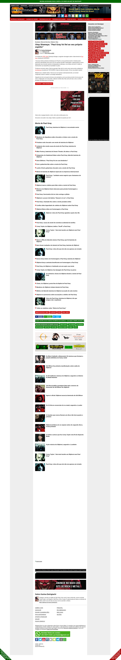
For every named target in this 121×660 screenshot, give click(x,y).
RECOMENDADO (61, 610)
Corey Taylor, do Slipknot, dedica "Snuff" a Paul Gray (53, 226)
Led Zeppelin (92, 50)
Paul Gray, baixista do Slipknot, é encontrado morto (62, 127)
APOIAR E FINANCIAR (64, 5)
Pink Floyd (102, 55)
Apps (75, 327)
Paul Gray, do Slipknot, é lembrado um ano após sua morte (55, 266)
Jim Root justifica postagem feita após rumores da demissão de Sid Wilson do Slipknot (62, 386)
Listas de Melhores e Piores (94, 39)
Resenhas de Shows (93, 37)
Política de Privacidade (52, 629)
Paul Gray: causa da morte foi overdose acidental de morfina (55, 222)
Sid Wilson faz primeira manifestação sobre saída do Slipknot (63, 366)
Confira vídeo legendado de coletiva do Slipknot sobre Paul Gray (57, 205)
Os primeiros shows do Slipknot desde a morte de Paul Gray (63, 274)
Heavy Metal (92, 46)
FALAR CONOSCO (83, 5)
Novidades (37, 41)
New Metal (99, 52)
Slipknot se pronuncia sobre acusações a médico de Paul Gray (56, 294)
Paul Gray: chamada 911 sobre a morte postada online (53, 201)
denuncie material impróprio (71, 628)
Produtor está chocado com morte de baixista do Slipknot (54, 142)
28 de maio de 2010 (49, 53)
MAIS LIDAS (60, 612)
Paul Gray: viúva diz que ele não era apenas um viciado (64, 249)
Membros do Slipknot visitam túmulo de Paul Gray (52, 287)
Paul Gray (66, 312)
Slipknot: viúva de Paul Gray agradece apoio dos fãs (63, 213)
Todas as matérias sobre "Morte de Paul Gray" (51, 308)
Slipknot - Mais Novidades (44, 83)
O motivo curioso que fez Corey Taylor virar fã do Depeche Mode (65, 435)
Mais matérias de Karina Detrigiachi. (48, 602)
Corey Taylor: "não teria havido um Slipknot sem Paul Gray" (63, 230)
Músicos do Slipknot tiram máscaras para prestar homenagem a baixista (56, 189)
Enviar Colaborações (93, 66)
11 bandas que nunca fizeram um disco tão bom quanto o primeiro (64, 415)
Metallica (92, 52)
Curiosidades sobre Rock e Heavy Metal (97, 35)
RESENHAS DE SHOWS (59, 19)
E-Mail (70, 327)
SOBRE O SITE (15, 5)
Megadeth (100, 50)
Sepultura (100, 57)
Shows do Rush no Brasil (94, 30)
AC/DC (90, 41)
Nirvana (106, 52)
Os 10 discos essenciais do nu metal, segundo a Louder (64, 405)
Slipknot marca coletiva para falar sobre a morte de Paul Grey (56, 185)
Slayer (91, 59)
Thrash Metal (93, 61)
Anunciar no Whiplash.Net (94, 65)
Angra (95, 41)
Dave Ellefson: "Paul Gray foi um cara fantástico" (52, 160)
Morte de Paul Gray (45, 41)
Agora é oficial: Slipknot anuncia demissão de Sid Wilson (64, 395)
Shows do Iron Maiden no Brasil (95, 27)
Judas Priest (92, 48)
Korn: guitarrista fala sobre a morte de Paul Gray (51, 164)
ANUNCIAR (24, 5)
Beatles (101, 41)
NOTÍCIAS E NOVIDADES (17, 19)
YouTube (54, 327)
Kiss (99, 48)
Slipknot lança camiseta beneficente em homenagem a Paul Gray (57, 262)
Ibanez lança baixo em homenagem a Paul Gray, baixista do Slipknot (58, 258)
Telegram (72, 324)
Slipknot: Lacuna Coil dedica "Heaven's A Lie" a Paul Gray (55, 198)
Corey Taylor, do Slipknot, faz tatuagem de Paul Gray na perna (56, 270)
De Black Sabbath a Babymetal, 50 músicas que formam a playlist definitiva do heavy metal (64, 357)
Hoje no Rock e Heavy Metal (95, 33)
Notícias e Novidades (93, 32)
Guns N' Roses (103, 44)
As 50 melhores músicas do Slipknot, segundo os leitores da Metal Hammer (64, 376)
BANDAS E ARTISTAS (97, 19)
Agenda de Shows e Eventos (95, 34)
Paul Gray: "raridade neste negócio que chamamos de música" (63, 176)
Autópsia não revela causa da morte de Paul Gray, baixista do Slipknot (56, 147)
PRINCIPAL (60, 607)
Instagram (39, 327)
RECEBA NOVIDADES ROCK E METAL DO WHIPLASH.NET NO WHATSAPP (60, 1)
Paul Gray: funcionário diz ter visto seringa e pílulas (53, 194)
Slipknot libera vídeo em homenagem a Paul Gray (52, 209)
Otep (57, 41)
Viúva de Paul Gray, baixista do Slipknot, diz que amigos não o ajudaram (61, 299)
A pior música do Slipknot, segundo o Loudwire (61, 444)
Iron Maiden (100, 46)
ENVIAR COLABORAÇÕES (36, 5)
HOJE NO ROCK (71, 19)
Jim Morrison (38, 70)
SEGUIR (74, 5)
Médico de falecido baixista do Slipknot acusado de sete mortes (56, 291)
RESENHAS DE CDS (45, 19)
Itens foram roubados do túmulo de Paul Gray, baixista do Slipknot (57, 245)
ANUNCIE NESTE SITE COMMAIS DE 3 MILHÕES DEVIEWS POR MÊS (116, 655)
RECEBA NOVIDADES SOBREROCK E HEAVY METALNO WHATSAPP (5, 655)
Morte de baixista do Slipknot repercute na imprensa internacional (57, 171)
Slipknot (53, 41)
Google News (62, 327)
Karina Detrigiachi (46, 50)
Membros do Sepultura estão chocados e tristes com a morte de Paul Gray (57, 137)
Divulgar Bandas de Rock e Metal (96, 68)
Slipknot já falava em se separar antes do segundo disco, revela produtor (64, 425)
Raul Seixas (92, 57)
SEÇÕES (84, 19)
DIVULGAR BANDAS (50, 5)
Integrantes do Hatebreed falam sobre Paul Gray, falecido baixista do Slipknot (58, 156)
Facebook (80, 324)
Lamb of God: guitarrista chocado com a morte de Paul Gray (55, 168)
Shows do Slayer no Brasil (94, 29)
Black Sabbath (93, 44)
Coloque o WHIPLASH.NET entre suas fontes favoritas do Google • (58, 320)
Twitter (46, 327)
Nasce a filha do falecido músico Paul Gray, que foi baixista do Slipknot (56, 240)
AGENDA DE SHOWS (32, 19)
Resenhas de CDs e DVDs (94, 36)
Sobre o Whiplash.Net (93, 64)
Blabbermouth (46, 51)
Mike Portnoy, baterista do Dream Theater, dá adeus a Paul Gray (56, 151)
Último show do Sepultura (94, 26)
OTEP (43, 56)
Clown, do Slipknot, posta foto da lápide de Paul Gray (53, 283)
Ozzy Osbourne (93, 55)
